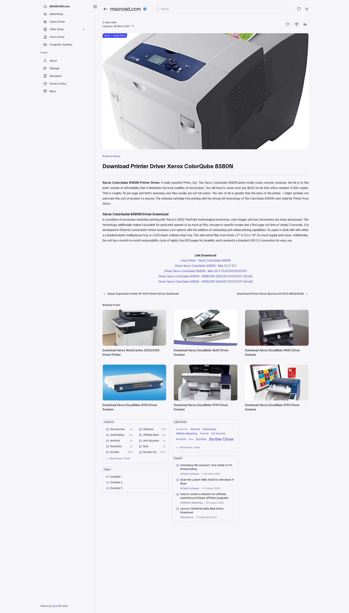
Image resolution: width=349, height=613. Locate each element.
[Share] (296, 24)
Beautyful (116, 446)
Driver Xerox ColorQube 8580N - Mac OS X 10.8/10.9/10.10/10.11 (205, 271)
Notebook (187, 517)
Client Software (190, 473)
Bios (145, 446)
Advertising (117, 434)
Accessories (117, 429)
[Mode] (307, 9)
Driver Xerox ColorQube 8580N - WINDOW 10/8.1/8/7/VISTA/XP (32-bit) (206, 276)
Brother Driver (151, 452)
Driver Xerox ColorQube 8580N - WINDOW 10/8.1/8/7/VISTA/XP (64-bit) (205, 281)
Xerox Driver (112, 156)
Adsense (148, 429)
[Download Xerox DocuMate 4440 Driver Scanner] (277, 344)
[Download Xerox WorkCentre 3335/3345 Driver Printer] (134, 344)
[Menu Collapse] (95, 6)
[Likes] (299, 9)
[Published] (132, 26)
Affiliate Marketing (152, 434)
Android (115, 440)
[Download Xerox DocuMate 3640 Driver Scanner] (205, 344)
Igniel (55, 606)
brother (114, 452)
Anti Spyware (151, 440)
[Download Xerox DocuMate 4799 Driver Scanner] (205, 399)
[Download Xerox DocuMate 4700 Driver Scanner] (134, 399)
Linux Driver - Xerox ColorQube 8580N (206, 260)
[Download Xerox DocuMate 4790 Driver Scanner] (277, 399)
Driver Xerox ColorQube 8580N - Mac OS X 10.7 (206, 266)
